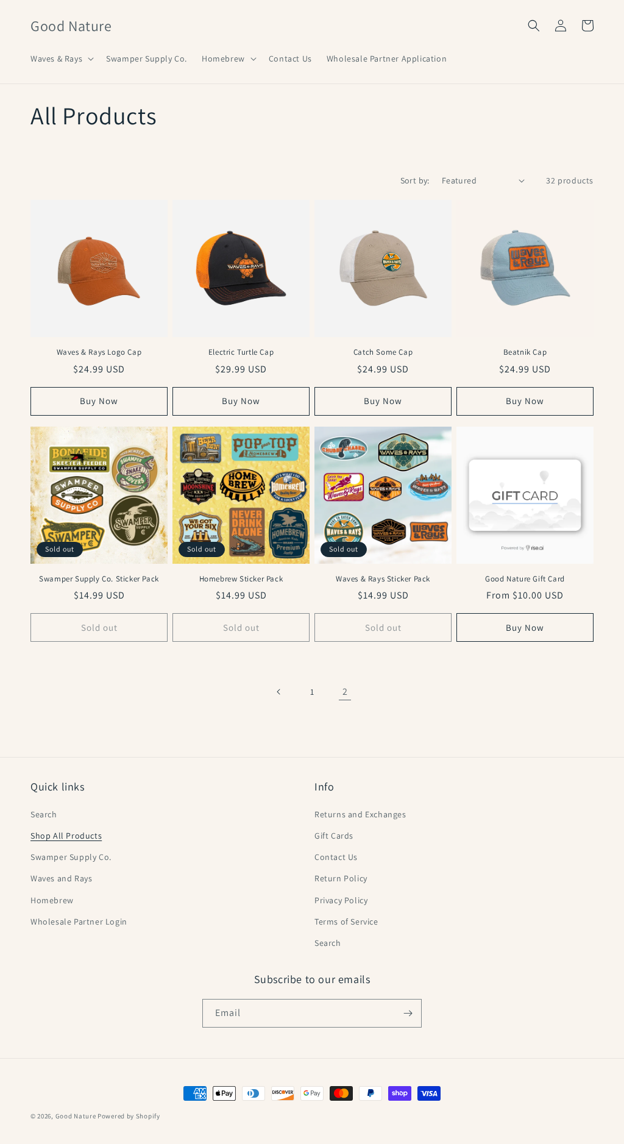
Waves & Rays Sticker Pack (383, 579)
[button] (61, 58)
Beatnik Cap (525, 352)
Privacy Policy (340, 900)
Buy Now (525, 627)
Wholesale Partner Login (78, 921)
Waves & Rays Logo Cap (99, 352)
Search (43, 814)
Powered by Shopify (129, 1116)
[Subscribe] (407, 1013)
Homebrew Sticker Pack (241, 579)
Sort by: (415, 180)
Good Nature (75, 1116)
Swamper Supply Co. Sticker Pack (99, 579)
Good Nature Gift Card (525, 579)
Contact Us (336, 856)
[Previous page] (279, 691)
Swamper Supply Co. (71, 856)
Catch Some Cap (383, 352)
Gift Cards (333, 835)
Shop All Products (66, 835)
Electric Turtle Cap (241, 352)
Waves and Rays (61, 878)
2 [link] (345, 691)
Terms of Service (346, 921)
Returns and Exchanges (360, 814)
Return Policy (340, 878)
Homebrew (52, 900)
